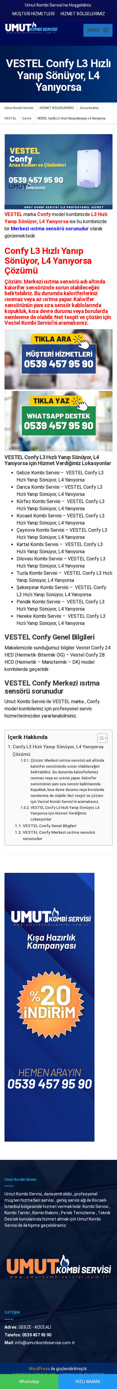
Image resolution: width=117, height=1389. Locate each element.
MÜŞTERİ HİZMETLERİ (33, 13)
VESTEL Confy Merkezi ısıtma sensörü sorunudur (59, 835)
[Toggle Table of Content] (99, 738)
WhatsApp (29, 1381)
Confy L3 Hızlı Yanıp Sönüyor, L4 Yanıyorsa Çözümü (58, 750)
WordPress (39, 1368)
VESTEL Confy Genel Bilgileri (49, 825)
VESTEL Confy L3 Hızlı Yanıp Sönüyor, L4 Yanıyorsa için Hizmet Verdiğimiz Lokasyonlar (65, 813)
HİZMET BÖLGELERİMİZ (83, 13)
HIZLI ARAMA (88, 1381)
